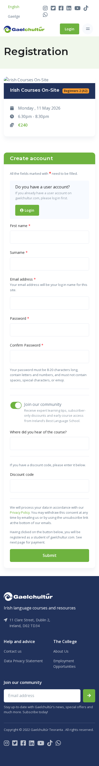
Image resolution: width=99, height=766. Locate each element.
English (13, 6)
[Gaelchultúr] (28, 596)
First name (20, 225)
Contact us (13, 651)
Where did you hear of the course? (38, 432)
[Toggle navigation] (87, 28)
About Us (61, 651)
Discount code (22, 474)
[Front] (24, 28)
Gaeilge (14, 16)
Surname (19, 252)
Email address (23, 279)
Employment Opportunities (64, 663)
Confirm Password (26, 345)
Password (19, 318)
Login (69, 29)
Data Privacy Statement (23, 660)
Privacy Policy (20, 512)
